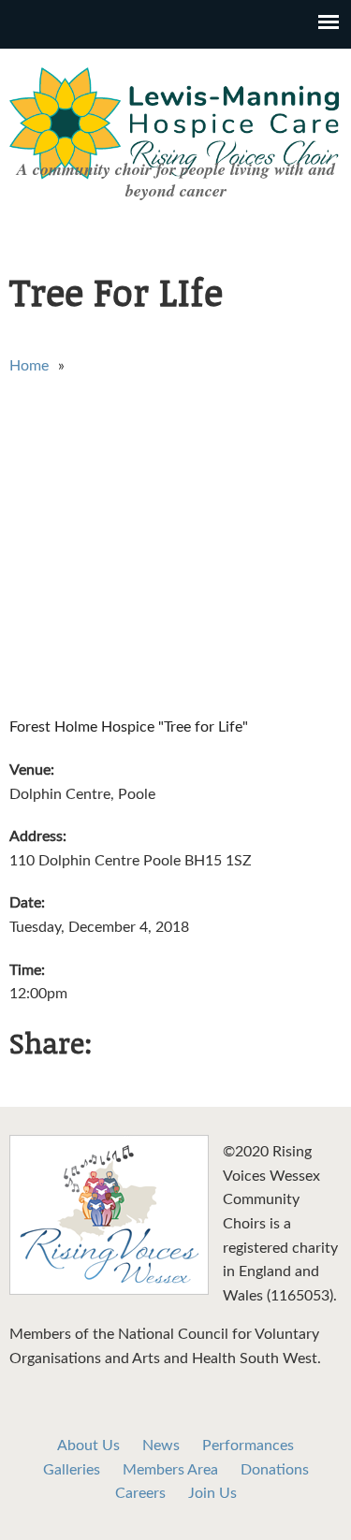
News (161, 1445)
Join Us (212, 1493)
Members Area (170, 1469)
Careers (140, 1493)
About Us (88, 1445)
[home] (109, 1290)
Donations (275, 1469)
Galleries (71, 1469)
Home (29, 365)
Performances (248, 1445)
